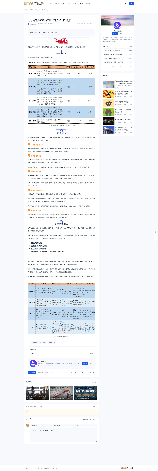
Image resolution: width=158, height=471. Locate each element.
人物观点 (119, 122)
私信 (91, 363)
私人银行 (91, 388)
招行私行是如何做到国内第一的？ (112, 58)
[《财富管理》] (35, 3)
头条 (55, 3)
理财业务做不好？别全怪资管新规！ (112, 50)
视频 (81, 3)
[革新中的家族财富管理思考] (108, 103)
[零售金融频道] (117, 25)
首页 (50, 3)
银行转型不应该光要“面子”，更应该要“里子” (114, 62)
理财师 (43, 10)
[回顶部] (155, 239)
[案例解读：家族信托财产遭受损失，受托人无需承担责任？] (108, 94)
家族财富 (119, 85)
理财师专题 (34, 353)
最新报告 (124, 85)
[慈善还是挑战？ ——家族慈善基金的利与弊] (108, 112)
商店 (74, 3)
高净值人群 (129, 85)
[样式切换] (155, 232)
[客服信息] (155, 235)
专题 (62, 3)
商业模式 (77, 388)
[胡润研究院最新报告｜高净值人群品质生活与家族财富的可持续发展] (108, 84)
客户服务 (38, 10)
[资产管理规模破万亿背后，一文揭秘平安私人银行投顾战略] (108, 130)
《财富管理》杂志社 (41, 468)
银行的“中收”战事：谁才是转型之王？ (113, 54)
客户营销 (36, 388)
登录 (131, 3)
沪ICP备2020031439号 (59, 468)
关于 (87, 3)
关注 (85, 363)
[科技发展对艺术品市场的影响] (108, 121)
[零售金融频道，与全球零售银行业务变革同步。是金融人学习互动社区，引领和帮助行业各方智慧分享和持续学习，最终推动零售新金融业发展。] (33, 363)
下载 (68, 3)
